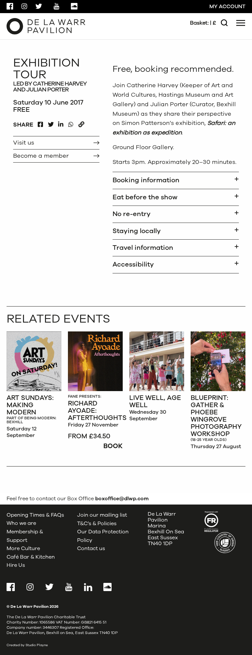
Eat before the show (145, 197)
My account (227, 6)
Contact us (91, 548)
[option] (34, 386)
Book (113, 446)
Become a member (41, 156)
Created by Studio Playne (27, 645)
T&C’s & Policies (96, 523)
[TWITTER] (50, 123)
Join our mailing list (102, 515)
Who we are (21, 523)
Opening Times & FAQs (35, 515)
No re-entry (132, 213)
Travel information (143, 247)
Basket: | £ (203, 23)
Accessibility (133, 264)
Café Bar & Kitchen (31, 557)
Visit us (23, 143)
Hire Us (16, 565)
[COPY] (81, 123)
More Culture (23, 548)
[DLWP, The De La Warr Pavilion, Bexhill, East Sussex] (46, 26)
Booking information (146, 180)
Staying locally (137, 231)
